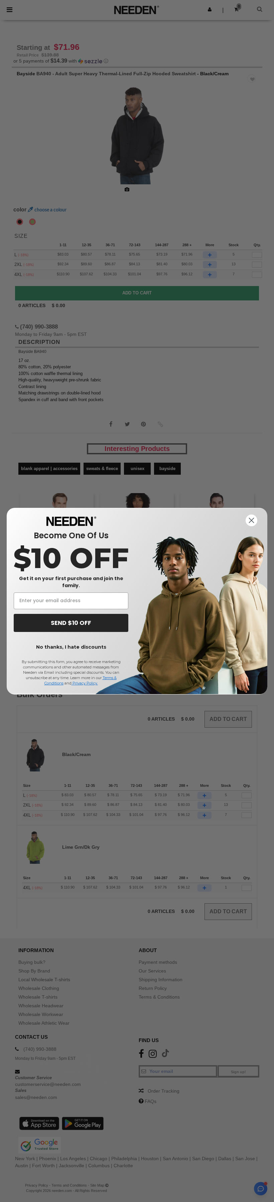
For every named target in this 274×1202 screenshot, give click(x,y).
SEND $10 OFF (71, 623)
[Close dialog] (251, 520)
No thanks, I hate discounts (71, 647)
